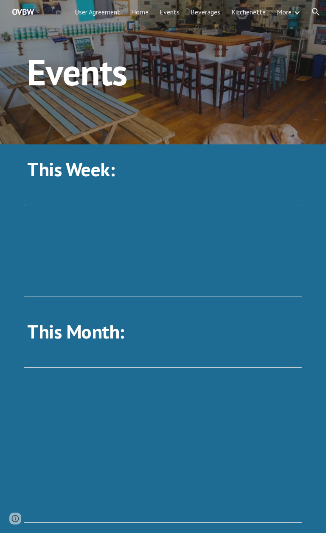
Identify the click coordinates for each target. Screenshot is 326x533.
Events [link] (170, 12)
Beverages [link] (205, 12)
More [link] (284, 12)
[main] (163, 72)
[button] (316, 12)
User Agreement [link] (97, 12)
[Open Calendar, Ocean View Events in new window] (286, 216)
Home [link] (140, 12)
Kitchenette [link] (248, 12)
